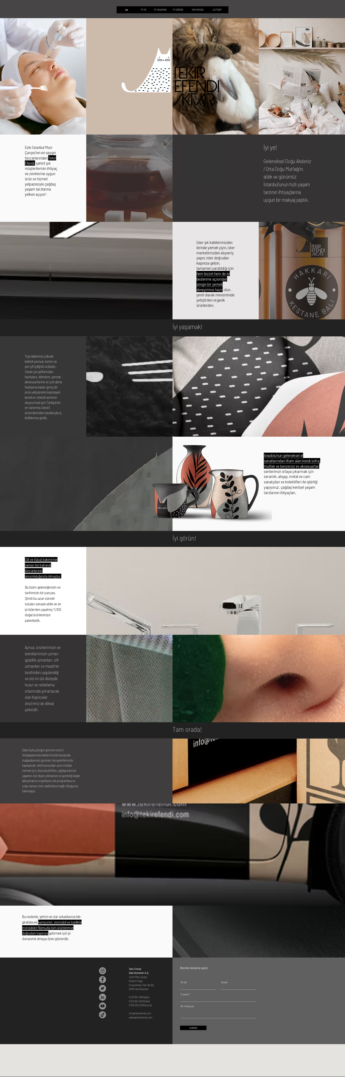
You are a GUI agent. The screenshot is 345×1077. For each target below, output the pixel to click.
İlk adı (184, 982)
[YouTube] (102, 1005)
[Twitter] (102, 988)
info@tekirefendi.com (140, 1013)
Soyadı (224, 982)
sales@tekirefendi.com (140, 1017)
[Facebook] (102, 979)
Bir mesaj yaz (187, 1006)
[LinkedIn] (102, 997)
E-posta (185, 994)
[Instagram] (102, 970)
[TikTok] (102, 1014)
